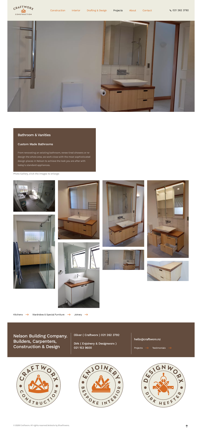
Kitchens (18, 314)
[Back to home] (23, 10)
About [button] (132, 10)
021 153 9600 (83, 347)
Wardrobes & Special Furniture (48, 314)
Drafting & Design (97, 10)
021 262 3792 (180, 10)
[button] (34, 196)
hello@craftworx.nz (147, 339)
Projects (118, 10)
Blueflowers (63, 425)
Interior (76, 10)
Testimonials (158, 348)
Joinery (78, 314)
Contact (147, 10)
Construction (57, 10)
